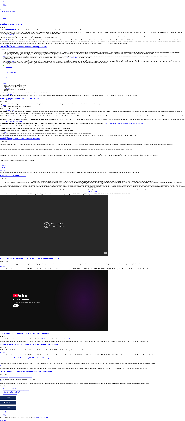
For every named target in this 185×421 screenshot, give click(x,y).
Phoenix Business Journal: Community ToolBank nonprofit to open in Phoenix (29, 344)
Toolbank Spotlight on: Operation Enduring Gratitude (20, 98)
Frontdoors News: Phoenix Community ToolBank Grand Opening (24, 358)
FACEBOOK (3, 165)
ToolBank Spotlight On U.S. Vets (12, 24)
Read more (2, 266)
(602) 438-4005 (3, 8)
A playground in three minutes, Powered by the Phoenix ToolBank (24, 333)
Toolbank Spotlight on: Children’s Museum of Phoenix (20, 139)
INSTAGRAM (3, 170)
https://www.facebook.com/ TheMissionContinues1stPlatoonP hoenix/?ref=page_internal (124, 123)
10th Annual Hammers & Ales (10, 394)
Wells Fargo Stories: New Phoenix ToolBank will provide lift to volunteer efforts (29, 258)
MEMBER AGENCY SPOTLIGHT (13, 176)
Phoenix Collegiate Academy (66, 338)
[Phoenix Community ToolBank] (7, 11)
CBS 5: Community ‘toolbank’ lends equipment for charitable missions (26, 371)
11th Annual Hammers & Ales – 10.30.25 (12, 392)
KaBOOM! (42, 338)
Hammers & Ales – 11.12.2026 (10, 388)
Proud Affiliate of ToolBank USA (40, 417)
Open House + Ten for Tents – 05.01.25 (12, 391)
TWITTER (2, 167)
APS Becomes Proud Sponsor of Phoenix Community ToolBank (23, 47)
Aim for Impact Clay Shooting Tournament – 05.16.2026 (16, 390)
